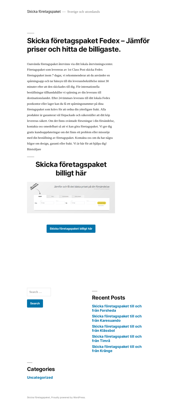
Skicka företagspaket (44, 11)
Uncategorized (40, 377)
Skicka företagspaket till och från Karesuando (117, 318)
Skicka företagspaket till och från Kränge (117, 348)
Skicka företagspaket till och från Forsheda (117, 308)
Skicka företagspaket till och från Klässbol (117, 328)
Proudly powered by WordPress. (68, 397)
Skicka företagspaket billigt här (71, 228)
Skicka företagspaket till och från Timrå (117, 338)
